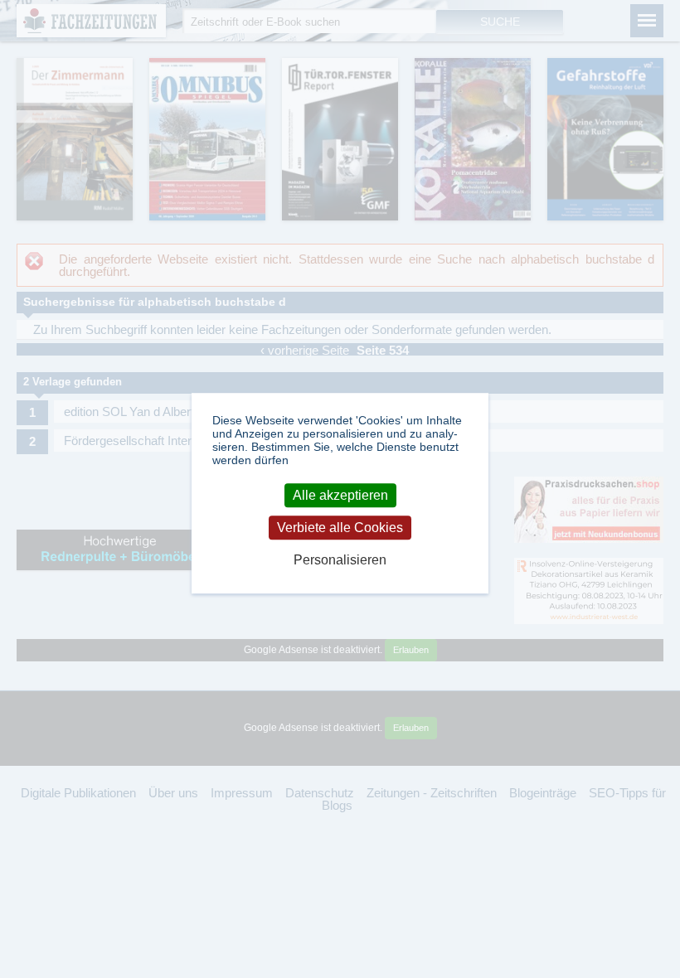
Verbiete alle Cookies (340, 527)
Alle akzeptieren (340, 495)
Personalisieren (340, 561)
